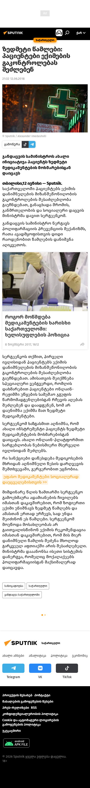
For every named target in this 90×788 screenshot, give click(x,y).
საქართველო (38, 586)
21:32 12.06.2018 (13, 79)
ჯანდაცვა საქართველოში (22, 594)
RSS (34, 708)
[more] (82, 344)
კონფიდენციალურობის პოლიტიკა (30, 714)
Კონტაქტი (42, 695)
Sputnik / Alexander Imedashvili (25, 136)
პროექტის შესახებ (17, 695)
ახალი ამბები (13, 656)
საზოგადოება (13, 586)
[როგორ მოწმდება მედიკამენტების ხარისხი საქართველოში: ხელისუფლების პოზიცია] (45, 281)
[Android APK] (16, 743)
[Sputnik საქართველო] (13, 35)
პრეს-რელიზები (15, 708)
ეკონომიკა (80, 656)
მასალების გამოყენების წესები (27, 701)
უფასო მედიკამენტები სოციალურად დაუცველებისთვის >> (41, 479)
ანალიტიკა (37, 656)
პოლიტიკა (59, 656)
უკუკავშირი (11, 731)
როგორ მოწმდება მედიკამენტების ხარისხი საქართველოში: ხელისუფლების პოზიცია (38, 326)
